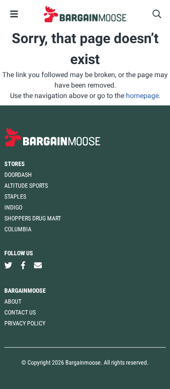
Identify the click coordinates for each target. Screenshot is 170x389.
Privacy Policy (24, 323)
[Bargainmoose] (85, 14)
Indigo (13, 207)
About (12, 301)
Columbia (17, 229)
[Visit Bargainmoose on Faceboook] (23, 265)
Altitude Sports (26, 185)
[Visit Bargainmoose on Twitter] (8, 265)
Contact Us (20, 312)
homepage (142, 95)
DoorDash (18, 174)
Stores (14, 163)
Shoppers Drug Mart (32, 218)
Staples (15, 196)
